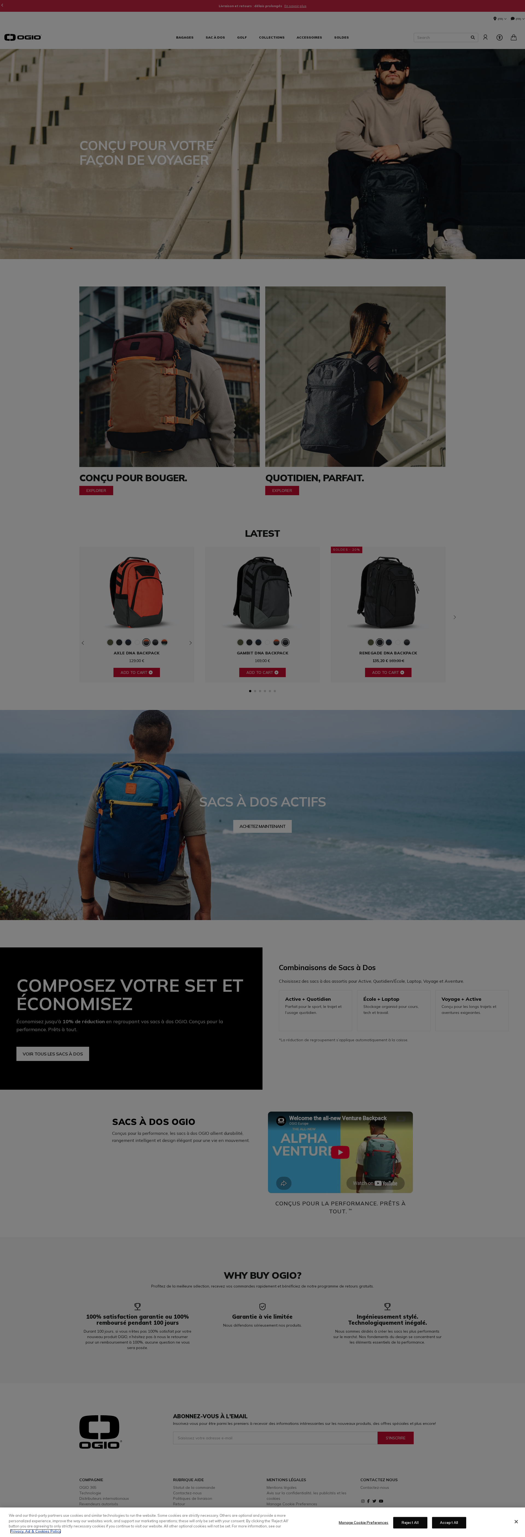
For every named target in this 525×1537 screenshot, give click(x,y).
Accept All (449, 1522)
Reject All (410, 1522)
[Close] (516, 1522)
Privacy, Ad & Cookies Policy (35, 1531)
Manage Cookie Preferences (363, 1522)
